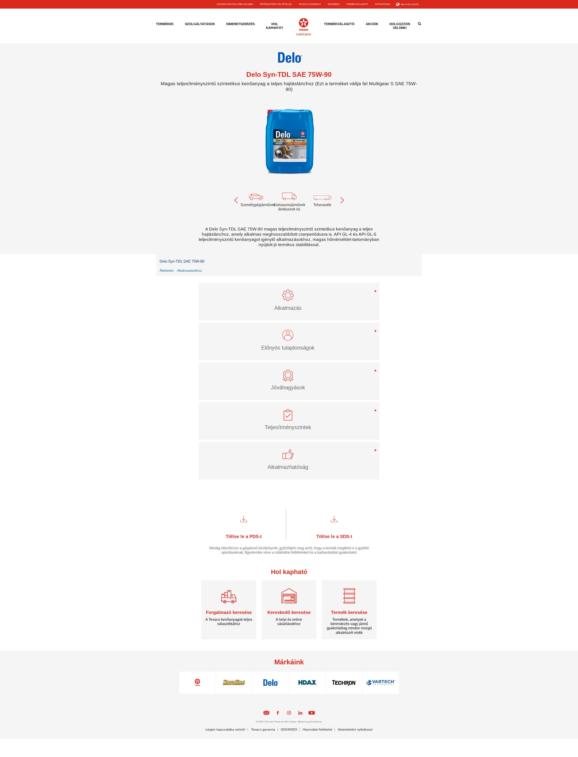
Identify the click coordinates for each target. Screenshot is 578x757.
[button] (289, 297)
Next (342, 199)
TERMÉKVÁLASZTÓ (357, 4)
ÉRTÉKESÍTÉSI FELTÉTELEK (276, 4)
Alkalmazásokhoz (189, 270)
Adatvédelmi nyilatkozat (355, 729)
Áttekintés (167, 270)
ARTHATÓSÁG (382, 4)
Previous (236, 199)
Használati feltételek (317, 729)
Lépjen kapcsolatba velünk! (225, 729)
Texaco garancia (263, 729)
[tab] (289, 301)
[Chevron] (304, 34)
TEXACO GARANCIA (310, 4)
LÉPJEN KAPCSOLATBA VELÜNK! (235, 4)
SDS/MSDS (334, 4)
